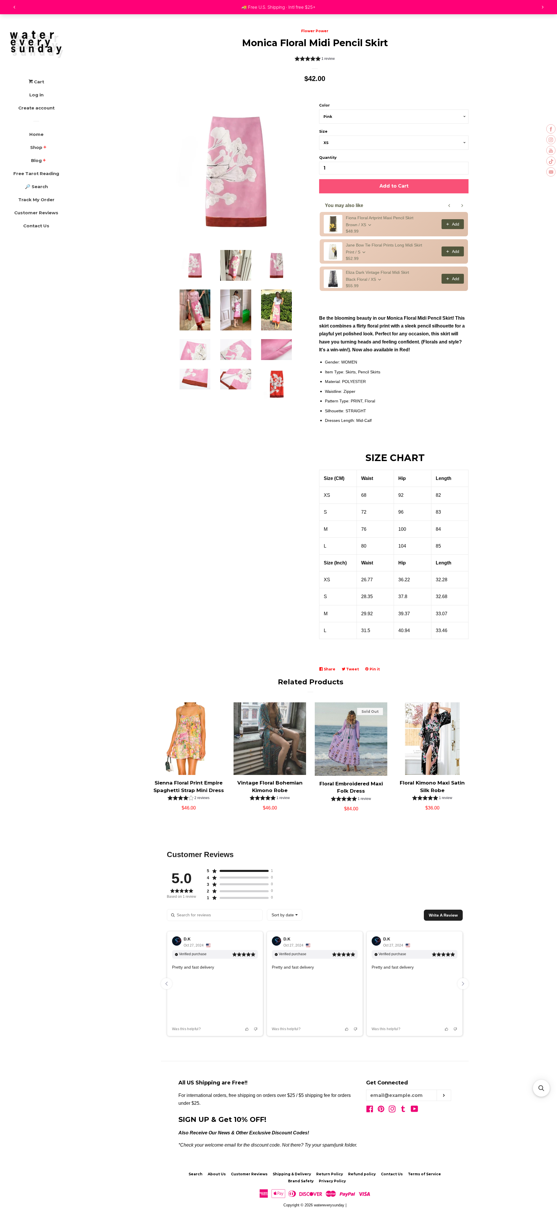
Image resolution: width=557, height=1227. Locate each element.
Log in (36, 95)
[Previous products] (449, 205)
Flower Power (314, 31)
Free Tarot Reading (36, 173)
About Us (217, 1174)
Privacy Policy (332, 1181)
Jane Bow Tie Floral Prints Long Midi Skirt (384, 245)
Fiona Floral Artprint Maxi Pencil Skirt (379, 217)
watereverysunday (329, 1205)
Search (195, 1174)
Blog (36, 160)
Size (323, 131)
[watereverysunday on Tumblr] (403, 1110)
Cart (38, 81)
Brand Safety (301, 1181)
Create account (36, 108)
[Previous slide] (166, 983)
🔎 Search (36, 186)
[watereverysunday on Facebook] (369, 1110)
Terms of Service (424, 1174)
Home (36, 134)
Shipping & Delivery (292, 1174)
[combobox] (284, 915)
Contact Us (36, 226)
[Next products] (462, 205)
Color (324, 105)
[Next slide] (463, 983)
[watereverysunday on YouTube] (414, 1110)
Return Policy (329, 1174)
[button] (315, 59)
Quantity (328, 157)
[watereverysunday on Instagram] (392, 1110)
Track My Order (36, 199)
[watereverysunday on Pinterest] (381, 1110)
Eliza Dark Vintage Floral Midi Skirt (377, 272)
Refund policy (362, 1174)
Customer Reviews (36, 212)
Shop (36, 147)
